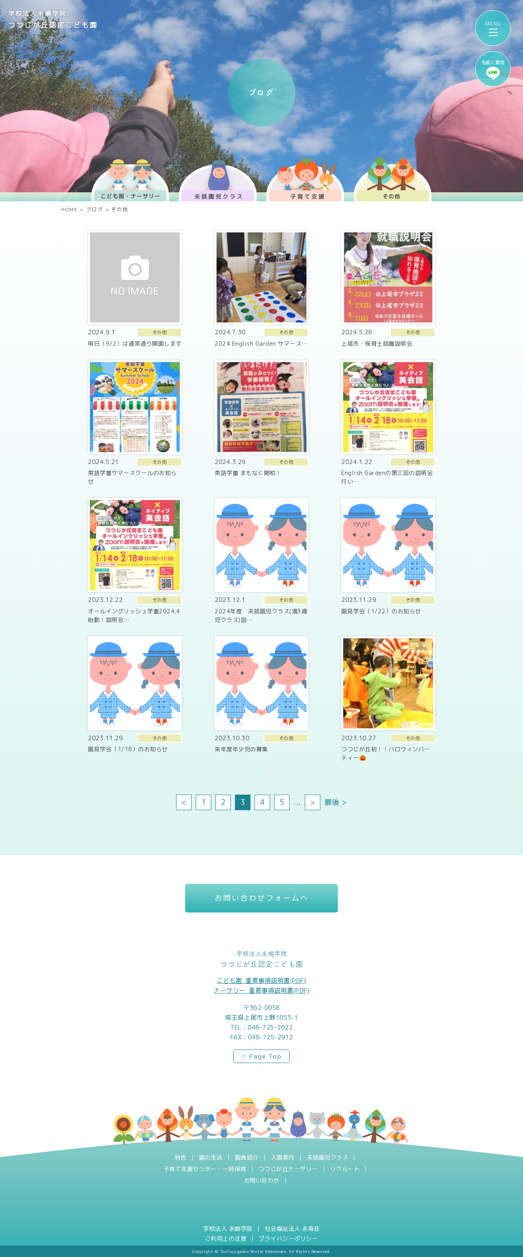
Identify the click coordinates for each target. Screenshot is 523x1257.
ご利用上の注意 (226, 1238)
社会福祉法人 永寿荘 (292, 1229)
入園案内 (283, 1157)
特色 (181, 1157)
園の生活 (211, 1157)
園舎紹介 (247, 1157)
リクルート (345, 1169)
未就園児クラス (328, 1157)
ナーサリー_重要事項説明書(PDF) (261, 990)
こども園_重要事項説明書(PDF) (261, 980)
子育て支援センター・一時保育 (204, 1169)
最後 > (335, 802)
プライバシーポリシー (288, 1238)
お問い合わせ (261, 1180)
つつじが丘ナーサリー (288, 1169)
